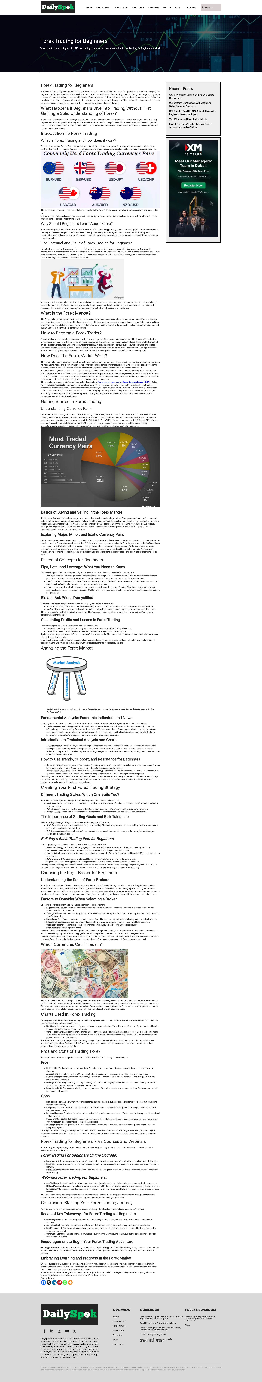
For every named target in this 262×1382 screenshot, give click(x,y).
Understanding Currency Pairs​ (66, 408)
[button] (167, 7)
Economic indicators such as (124, 382)
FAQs (177, 7)
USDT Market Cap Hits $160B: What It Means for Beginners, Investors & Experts (162, 1317)
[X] (49, 1282)
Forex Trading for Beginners (153, 1334)
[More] (70, 1282)
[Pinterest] (59, 1282)
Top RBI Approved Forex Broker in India (188, 119)
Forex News (153, 7)
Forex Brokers (102, 7)
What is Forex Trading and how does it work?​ (78, 140)
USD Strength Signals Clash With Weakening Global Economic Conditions (200, 1318)
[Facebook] (43, 1282)
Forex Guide (138, 7)
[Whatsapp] (64, 1282)
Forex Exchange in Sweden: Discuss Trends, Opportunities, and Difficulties (160, 1328)
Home (89, 7)
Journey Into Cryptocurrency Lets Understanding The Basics (156, 1340)
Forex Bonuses (121, 7)
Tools (166, 7)
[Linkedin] (54, 1282)
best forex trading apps (108, 891)
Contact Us (190, 7)
